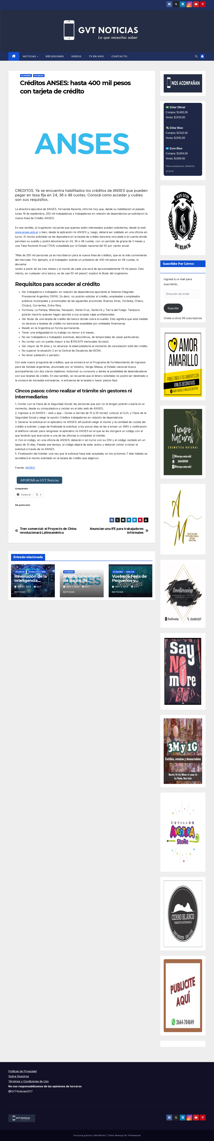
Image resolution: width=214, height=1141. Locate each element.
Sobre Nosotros (18, 1076)
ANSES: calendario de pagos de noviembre (81, 580)
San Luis (130, 572)
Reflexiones (55, 56)
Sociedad (38, 76)
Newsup (119, 1135)
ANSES (30, 467)
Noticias (30, 56)
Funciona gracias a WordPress (89, 1135)
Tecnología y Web (36, 572)
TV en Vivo (96, 56)
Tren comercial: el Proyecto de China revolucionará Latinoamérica (48, 531)
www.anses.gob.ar (26, 232)
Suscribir (173, 308)
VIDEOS (76, 56)
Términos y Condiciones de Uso (28, 1081)
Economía (26, 76)
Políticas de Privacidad (22, 1071)
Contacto (119, 56)
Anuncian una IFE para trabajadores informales (117, 531)
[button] (196, 56)
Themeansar (134, 1135)
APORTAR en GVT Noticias (39, 480)
